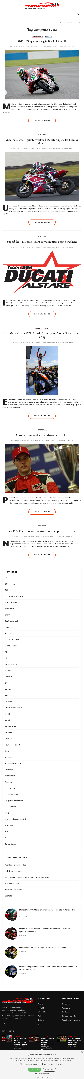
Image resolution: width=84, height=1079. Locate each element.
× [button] (82, 1052)
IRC (6, 695)
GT (6, 683)
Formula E (9, 677)
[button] (42, 1074)
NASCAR (8, 738)
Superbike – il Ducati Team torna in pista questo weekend (42, 241)
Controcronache (12, 621)
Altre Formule (42, 430)
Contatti (8, 896)
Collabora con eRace (14, 871)
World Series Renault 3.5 (15, 819)
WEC (7, 813)
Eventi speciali (11, 646)
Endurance (9, 633)
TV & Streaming (11, 794)
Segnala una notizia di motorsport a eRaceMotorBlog (28, 877)
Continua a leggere (42, 120)
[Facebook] (4, 1024)
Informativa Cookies (13, 889)
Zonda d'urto (10, 844)
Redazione (66, 1008)
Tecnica (8, 782)
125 (6, 577)
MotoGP (8, 732)
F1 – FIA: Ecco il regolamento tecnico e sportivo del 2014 (42, 531)
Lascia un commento (67, 46)
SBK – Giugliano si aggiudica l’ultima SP (42, 41)
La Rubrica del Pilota (13, 708)
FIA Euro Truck (11, 664)
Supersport (10, 776)
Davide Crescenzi (50, 46)
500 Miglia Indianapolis (14, 596)
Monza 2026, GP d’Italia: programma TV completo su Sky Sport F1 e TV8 (20, 1042)
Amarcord (9, 608)
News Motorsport (42, 328)
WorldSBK (48, 36)
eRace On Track (12, 639)
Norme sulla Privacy (13, 883)
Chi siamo (66, 1004)
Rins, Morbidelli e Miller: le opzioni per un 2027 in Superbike (44, 947)
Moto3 (7, 720)
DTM (7, 627)
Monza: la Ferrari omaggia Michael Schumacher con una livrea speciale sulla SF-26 (47, 1044)
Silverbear (49, 536)
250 (6, 590)
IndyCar (8, 689)
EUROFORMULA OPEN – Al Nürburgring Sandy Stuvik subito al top (42, 335)
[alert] (42, 1064)
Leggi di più (68, 1060)
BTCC (7, 615)
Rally (7, 751)
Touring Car (10, 788)
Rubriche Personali (13, 763)
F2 (6, 652)
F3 (6, 658)
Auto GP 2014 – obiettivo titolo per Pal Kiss (42, 435)
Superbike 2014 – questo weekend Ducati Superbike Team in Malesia (42, 141)
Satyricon (9, 769)
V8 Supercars (11, 807)
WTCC (7, 838)
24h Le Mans (10, 584)
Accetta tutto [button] (35, 1069)
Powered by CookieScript (42, 1077)
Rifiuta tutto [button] (49, 1069)
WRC (7, 831)
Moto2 (7, 714)
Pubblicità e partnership (15, 865)
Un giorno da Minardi (14, 800)
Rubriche (9, 757)
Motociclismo (37, 36)
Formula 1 (42, 526)
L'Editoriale (9, 701)
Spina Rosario (50, 148)
